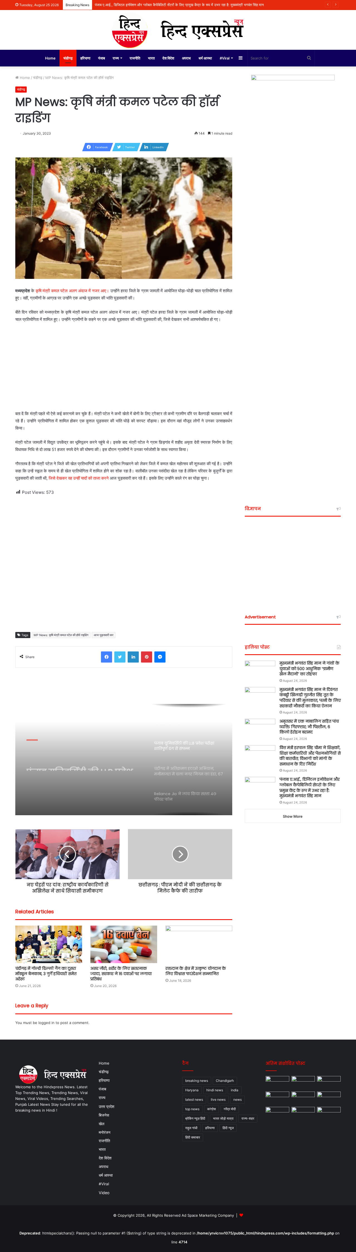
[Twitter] (119, 657)
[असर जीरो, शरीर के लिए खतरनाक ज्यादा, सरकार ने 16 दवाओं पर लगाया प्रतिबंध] (123, 944)
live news (218, 1099)
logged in (46, 1022)
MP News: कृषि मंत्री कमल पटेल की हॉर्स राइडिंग (61, 635)
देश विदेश (168, 58)
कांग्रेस (211, 1109)
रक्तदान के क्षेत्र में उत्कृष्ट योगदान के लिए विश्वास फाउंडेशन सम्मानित (195, 971)
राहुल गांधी (191, 1128)
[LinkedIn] (133, 657)
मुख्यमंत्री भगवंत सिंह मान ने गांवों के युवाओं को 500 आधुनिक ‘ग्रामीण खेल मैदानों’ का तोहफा (309, 668)
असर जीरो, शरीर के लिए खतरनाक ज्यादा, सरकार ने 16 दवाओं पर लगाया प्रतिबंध (121, 974)
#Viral (224, 58)
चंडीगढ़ (68, 58)
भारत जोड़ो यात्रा (223, 1118)
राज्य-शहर (247, 1118)
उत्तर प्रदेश (106, 1106)
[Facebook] (106, 657)
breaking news (196, 1081)
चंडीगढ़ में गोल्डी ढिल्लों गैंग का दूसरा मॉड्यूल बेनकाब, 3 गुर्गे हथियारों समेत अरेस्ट (45, 974)
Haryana (192, 1090)
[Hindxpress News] (178, 30)
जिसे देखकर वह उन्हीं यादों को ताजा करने (79, 478)
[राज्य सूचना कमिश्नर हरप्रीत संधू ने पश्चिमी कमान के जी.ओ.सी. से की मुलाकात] (277, 1113)
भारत (151, 58)
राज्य (116, 58)
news (237, 1099)
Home (50, 58)
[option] (123, 759)
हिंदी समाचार (192, 1137)
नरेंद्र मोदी (230, 1109)
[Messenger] (159, 657)
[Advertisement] (123, 369)
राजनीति (135, 58)
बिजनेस (104, 1115)
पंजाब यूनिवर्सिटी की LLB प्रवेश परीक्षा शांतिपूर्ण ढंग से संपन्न (79, 761)
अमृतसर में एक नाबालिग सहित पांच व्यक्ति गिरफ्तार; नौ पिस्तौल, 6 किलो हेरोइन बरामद (309, 726)
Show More (293, 816)
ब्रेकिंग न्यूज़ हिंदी (195, 1118)
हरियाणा (85, 58)
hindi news (214, 1090)
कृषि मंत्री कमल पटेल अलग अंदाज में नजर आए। (72, 290)
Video (104, 1192)
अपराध (186, 58)
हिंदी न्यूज (228, 1128)
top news (192, 1109)
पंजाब (101, 58)
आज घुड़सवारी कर (103, 635)
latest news (194, 1099)
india (234, 1090)
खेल (101, 1123)
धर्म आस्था (205, 58)
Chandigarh (225, 1081)
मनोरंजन (104, 1132)
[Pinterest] (146, 657)
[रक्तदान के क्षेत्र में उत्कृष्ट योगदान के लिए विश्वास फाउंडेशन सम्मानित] (198, 944)
